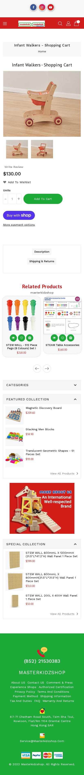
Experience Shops (23, 687)
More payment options (19, 224)
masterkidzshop (42, 672)
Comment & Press (59, 682)
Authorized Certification (56, 687)
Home (42, 51)
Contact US (36, 682)
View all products (65, 473)
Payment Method (25, 696)
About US (18, 682)
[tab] (41, 252)
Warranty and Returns (58, 700)
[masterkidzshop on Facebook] (33, 6)
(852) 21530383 (42, 661)
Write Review (13, 166)
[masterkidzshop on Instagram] (42, 6)
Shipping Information (55, 696)
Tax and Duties (21, 700)
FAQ (37, 700)
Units (7, 190)
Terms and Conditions (53, 691)
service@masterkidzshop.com (42, 741)
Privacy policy (25, 691)
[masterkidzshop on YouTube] (50, 6)
